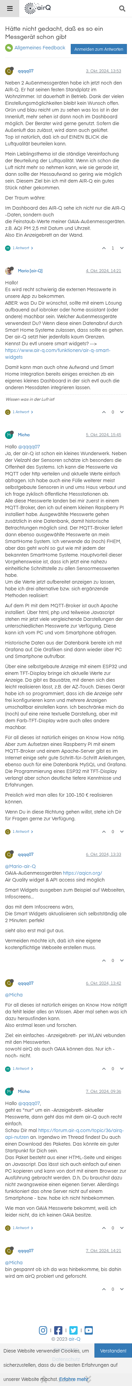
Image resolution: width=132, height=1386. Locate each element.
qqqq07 (26, 70)
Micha (24, 434)
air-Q (75, 1338)
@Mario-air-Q (20, 866)
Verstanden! (113, 1350)
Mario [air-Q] (30, 270)
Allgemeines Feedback (40, 47)
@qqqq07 (29, 446)
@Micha (14, 994)
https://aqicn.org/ (82, 872)
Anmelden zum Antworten (98, 49)
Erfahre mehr (73, 1379)
